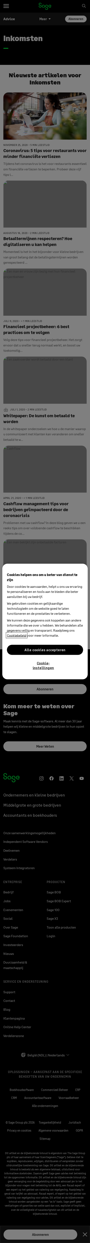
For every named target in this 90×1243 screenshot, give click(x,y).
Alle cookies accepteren (45, 650)
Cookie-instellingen (43, 665)
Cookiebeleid (16, 635)
